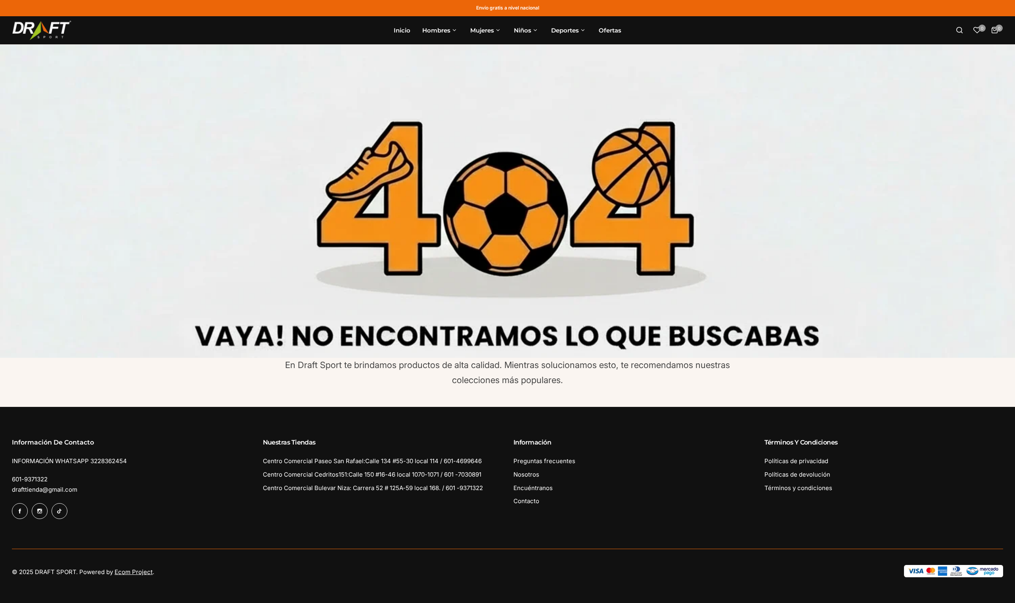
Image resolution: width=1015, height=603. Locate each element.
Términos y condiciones (798, 488)
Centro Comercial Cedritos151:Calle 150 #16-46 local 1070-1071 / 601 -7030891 (372, 474)
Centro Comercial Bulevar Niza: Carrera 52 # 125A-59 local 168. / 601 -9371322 (373, 488)
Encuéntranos (533, 488)
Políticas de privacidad (796, 461)
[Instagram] (40, 511)
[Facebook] (20, 511)
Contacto (526, 501)
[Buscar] (959, 30)
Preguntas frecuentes (544, 461)
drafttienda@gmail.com (44, 489)
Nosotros (526, 474)
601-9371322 (30, 479)
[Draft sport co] (41, 30)
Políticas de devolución (797, 474)
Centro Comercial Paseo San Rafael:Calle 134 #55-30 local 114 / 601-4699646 (372, 461)
